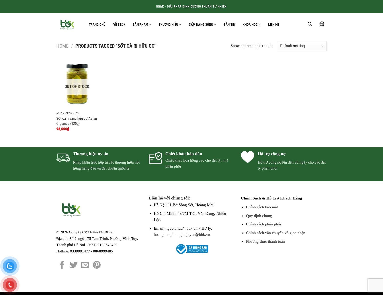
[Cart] (322, 23)
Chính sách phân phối (263, 224)
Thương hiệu (168, 25)
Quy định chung (259, 215)
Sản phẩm (140, 25)
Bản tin (229, 25)
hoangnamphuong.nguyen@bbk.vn (182, 234)
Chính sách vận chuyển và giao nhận (275, 233)
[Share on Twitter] (74, 265)
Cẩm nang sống (201, 25)
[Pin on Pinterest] (97, 265)
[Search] (309, 23)
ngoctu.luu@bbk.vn (181, 228)
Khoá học (250, 25)
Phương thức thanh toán (265, 241)
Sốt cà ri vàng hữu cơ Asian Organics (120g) (76, 120)
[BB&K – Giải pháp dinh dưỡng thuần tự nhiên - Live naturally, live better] (68, 24)
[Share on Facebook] (62, 265)
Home (62, 46)
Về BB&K (119, 25)
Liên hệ (273, 25)
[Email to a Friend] (85, 265)
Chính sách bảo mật (262, 207)
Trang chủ (97, 25)
